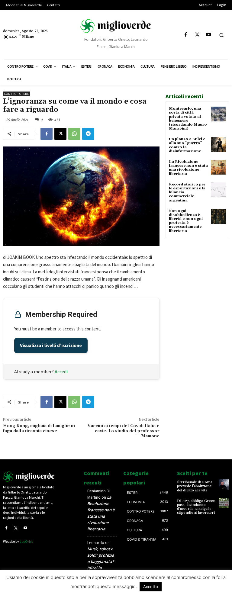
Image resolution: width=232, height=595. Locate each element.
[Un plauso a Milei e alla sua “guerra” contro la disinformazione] (218, 144)
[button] (221, 35)
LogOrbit (26, 541)
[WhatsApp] (74, 134)
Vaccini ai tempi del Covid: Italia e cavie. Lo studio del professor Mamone (124, 431)
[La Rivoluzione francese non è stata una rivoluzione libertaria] (218, 167)
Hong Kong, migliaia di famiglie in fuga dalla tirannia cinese (39, 428)
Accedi (61, 371)
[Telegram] (88, 134)
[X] (197, 35)
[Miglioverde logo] (29, 476)
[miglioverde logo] (116, 26)
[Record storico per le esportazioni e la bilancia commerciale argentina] (218, 189)
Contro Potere (16, 94)
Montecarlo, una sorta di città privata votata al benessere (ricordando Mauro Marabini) (188, 118)
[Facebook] (186, 35)
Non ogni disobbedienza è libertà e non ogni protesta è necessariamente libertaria (186, 221)
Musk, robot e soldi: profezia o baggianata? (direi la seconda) (100, 561)
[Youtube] (208, 35)
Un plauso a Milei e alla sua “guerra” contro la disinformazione (187, 145)
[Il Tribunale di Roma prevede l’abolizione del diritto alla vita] (224, 484)
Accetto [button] (150, 586)
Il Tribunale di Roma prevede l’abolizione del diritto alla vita (194, 486)
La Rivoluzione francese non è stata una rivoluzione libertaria (188, 167)
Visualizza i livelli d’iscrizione (51, 346)
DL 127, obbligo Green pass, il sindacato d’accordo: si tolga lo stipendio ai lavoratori (196, 507)
